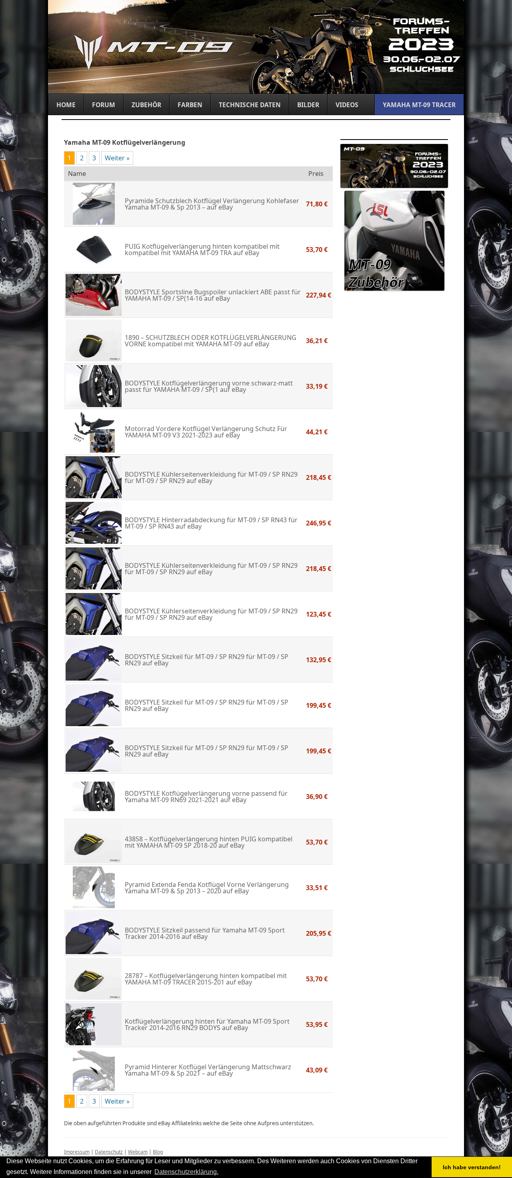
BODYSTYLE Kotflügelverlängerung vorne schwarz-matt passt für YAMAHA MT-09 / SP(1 (209, 386)
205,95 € (318, 933)
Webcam (138, 1151)
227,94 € (318, 295)
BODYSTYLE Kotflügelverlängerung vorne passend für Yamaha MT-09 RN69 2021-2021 (206, 796)
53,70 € (317, 249)
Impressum (77, 1151)
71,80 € (317, 204)
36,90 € (317, 796)
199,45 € (318, 705)
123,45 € (318, 614)
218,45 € (318, 477)
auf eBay (219, 207)
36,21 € (317, 340)
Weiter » (117, 158)
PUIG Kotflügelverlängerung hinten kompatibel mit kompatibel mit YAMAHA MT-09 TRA (202, 249)
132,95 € (318, 659)
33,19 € (317, 386)
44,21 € (317, 431)
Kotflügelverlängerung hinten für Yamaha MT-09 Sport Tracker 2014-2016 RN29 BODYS (207, 1024)
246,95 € (318, 523)
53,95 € (317, 1024)
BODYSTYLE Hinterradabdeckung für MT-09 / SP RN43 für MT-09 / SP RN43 (211, 523)
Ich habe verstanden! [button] (472, 1167)
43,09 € (317, 1070)
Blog (158, 1151)
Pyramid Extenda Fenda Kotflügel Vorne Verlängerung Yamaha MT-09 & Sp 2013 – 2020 (207, 887)
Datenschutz (109, 1151)
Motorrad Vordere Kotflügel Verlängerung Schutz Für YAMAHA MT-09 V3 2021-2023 (206, 431)
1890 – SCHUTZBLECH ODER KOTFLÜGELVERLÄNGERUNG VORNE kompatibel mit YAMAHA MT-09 (210, 340)
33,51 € (317, 887)
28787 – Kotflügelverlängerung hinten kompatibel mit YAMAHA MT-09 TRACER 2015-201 (206, 978)
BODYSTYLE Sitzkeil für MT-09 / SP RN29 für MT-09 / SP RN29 (206, 659)
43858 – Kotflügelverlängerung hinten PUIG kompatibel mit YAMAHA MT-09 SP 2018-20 (208, 842)
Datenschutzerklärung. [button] (186, 1171)
